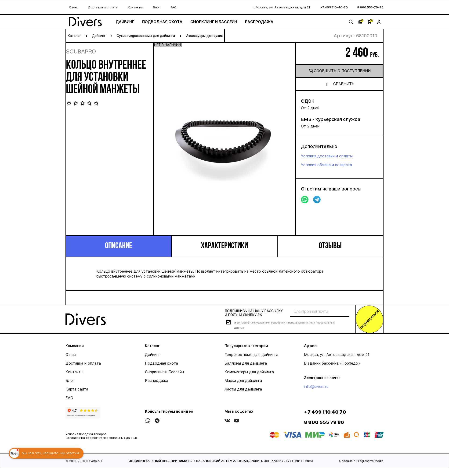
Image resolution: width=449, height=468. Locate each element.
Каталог (74, 36)
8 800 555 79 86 (324, 422)
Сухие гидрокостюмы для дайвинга (146, 36)
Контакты (135, 7)
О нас (73, 7)
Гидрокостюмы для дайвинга (251, 354)
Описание (118, 246)
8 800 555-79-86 (370, 7)
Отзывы (330, 246)
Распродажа (259, 21)
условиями (263, 322)
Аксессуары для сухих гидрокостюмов (218, 36)
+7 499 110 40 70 (325, 412)
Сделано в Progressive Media (361, 461)
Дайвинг (125, 21)
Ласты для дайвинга (243, 389)
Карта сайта (76, 389)
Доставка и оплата (103, 7)
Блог (156, 7)
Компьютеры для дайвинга (249, 371)
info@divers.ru (316, 386)
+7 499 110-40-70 (334, 7)
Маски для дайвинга (243, 380)
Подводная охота (162, 21)
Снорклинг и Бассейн (213, 21)
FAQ (173, 7)
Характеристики (224, 246)
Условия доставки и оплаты (327, 156)
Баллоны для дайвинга (245, 363)
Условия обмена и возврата (326, 164)
